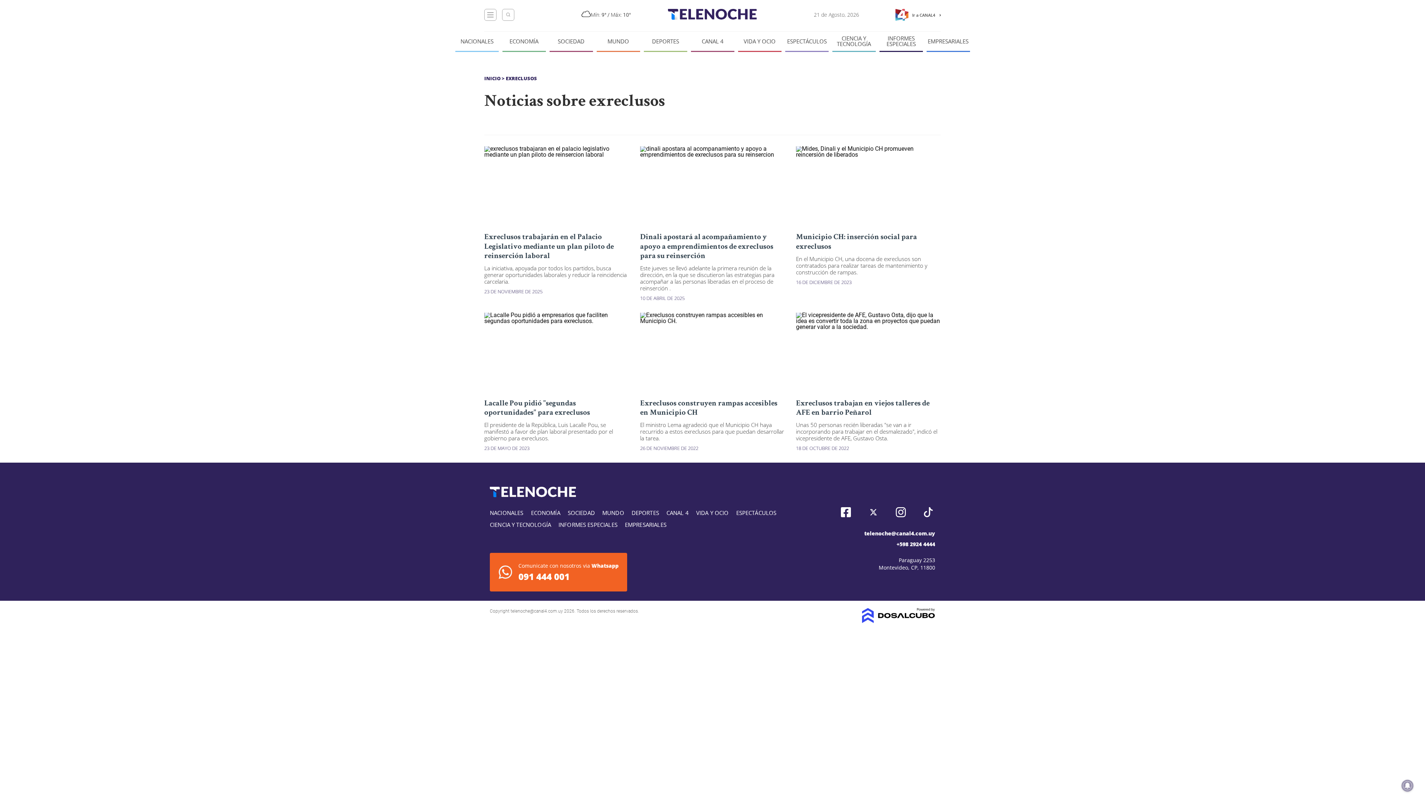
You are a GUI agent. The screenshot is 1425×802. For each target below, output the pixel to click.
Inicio (492, 78)
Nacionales (477, 41)
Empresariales (948, 41)
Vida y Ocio (760, 41)
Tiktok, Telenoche (928, 512)
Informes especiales (901, 41)
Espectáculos (807, 41)
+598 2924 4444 (916, 544)
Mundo (618, 41)
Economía (524, 41)
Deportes (665, 41)
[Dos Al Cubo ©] (898, 621)
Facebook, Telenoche (846, 512)
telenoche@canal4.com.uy (899, 533)
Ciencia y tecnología (854, 41)
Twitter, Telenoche (873, 512)
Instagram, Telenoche (901, 512)
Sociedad (571, 41)
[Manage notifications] (1407, 786)
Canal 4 (713, 41)
